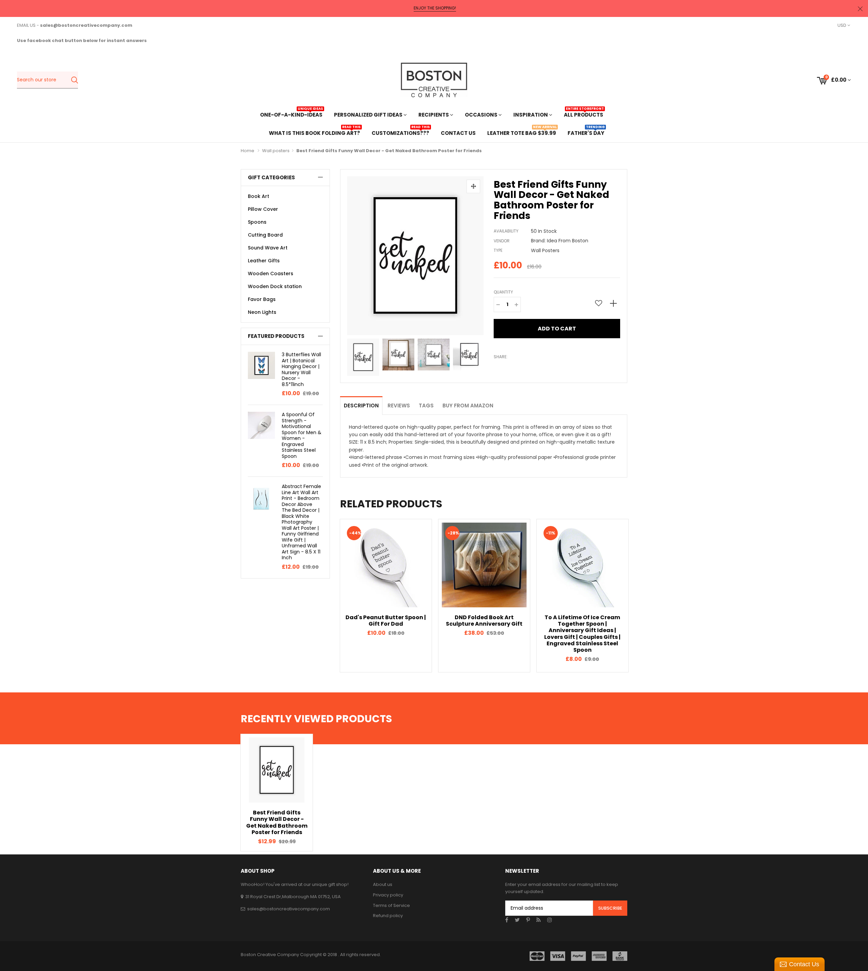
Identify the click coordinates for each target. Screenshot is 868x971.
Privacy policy (388, 895)
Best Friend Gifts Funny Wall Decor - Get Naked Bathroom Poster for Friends (277, 822)
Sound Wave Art (268, 247)
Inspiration (531, 114)
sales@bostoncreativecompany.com (288, 909)
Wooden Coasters (270, 273)
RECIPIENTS (434, 114)
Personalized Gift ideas (368, 114)
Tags (426, 405)
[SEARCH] (74, 80)
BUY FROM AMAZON (467, 405)
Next (482, 355)
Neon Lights (262, 312)
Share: (501, 357)
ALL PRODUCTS (583, 114)
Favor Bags (262, 299)
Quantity (503, 292)
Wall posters (276, 150)
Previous (349, 355)
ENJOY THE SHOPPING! (435, 8)
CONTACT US (458, 133)
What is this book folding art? (314, 132)
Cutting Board (265, 234)
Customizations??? (400, 132)
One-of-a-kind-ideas (291, 114)
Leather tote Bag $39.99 (521, 132)
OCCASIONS (481, 114)
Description (361, 405)
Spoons (257, 222)
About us (382, 884)
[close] (860, 8)
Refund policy (388, 915)
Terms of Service (391, 905)
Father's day (586, 132)
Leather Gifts (264, 260)
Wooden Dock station (275, 286)
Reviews (399, 405)
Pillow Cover (263, 209)
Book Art (258, 196)
